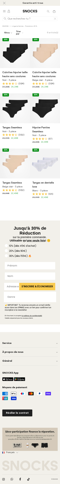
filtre (7, 33)
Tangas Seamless (12, 127)
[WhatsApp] (12, 479)
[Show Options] (52, 296)
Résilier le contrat (17, 413)
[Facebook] (20, 479)
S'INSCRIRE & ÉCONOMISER (37, 286)
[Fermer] (4, 3)
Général (7, 361)
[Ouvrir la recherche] (48, 11)
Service (7, 343)
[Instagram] (3, 479)
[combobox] (29, 296)
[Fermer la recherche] (55, 18)
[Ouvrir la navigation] (4, 11)
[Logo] (30, 11)
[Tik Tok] (28, 479)
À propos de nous (12, 352)
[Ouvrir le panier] (54, 11)
